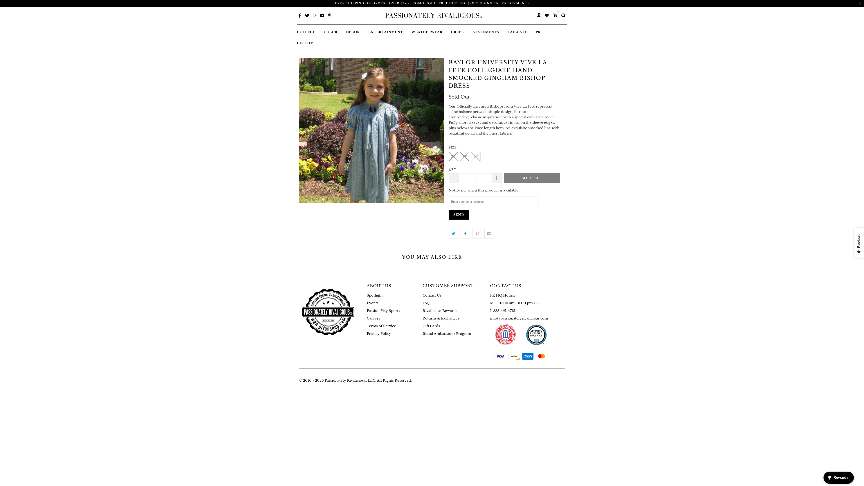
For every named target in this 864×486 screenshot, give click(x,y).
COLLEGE (306, 32)
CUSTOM (305, 43)
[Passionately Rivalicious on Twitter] (307, 16)
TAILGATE (517, 32)
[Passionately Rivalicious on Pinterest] (329, 16)
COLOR (331, 32)
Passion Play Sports (383, 310)
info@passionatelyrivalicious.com (519, 318)
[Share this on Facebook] (465, 234)
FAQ (426, 303)
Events (372, 303)
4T (476, 156)
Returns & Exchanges (441, 318)
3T (464, 156)
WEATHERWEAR (427, 32)
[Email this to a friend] (489, 234)
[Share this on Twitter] (453, 234)
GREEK (457, 32)
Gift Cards (431, 326)
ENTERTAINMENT (385, 32)
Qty (452, 169)
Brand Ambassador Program (447, 333)
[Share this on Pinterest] (477, 234)
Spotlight (375, 295)
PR (538, 32)
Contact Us (432, 295)
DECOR (353, 32)
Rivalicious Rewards (440, 310)
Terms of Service (381, 326)
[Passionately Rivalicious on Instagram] (314, 16)
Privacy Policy (379, 333)
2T (453, 156)
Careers (373, 318)
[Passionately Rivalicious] (432, 15)
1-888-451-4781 (502, 310)
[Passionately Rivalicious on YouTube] (322, 16)
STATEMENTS (486, 32)
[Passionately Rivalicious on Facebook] (299, 16)
